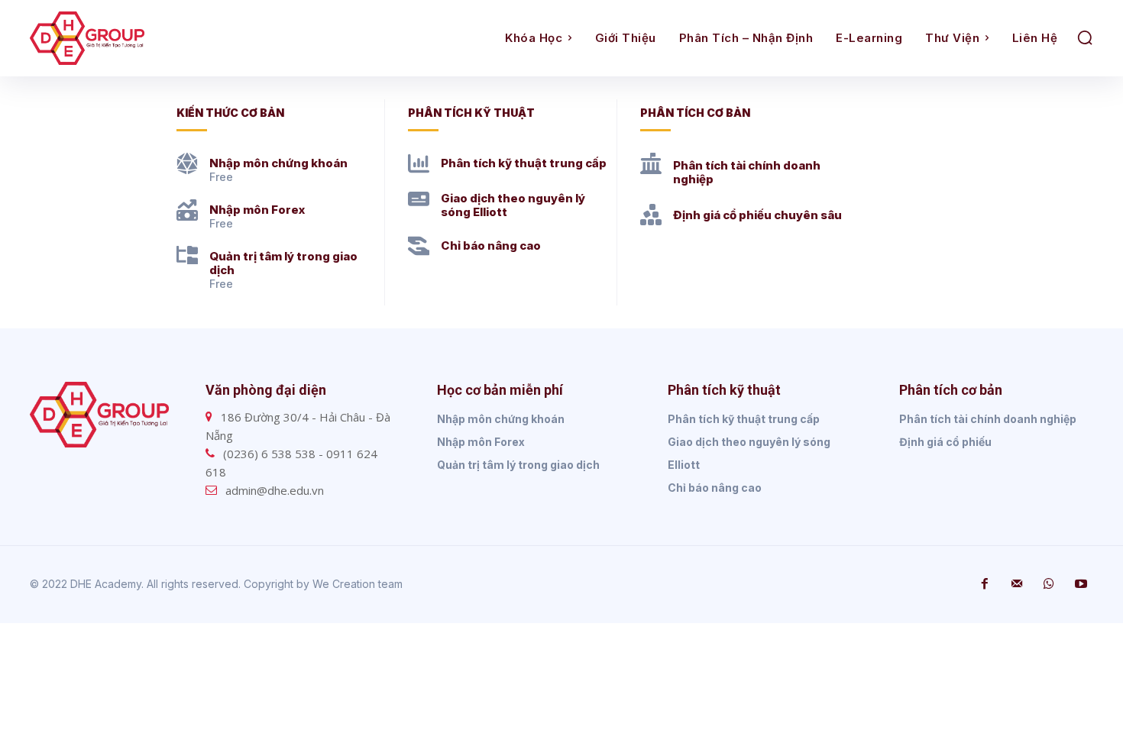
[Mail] (1017, 584)
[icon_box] (262, 168)
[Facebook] (985, 584)
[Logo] (163, 38)
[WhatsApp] (1049, 584)
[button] (1084, 37)
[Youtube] (1081, 584)
